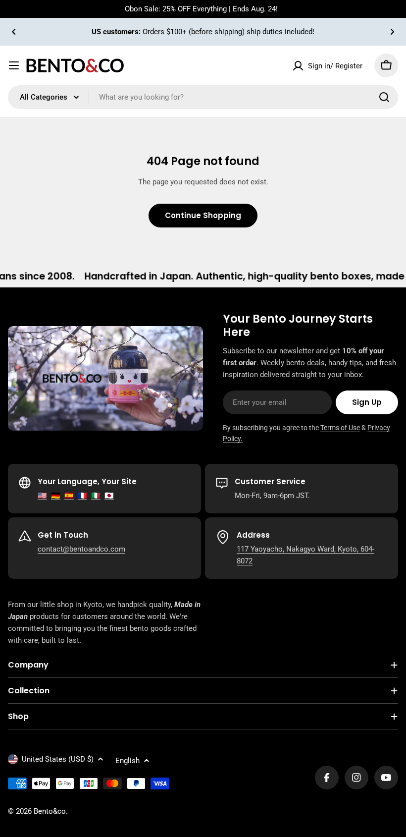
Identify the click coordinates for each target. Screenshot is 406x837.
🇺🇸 (42, 495)
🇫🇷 (82, 495)
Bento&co (50, 811)
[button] (14, 32)
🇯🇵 (109, 495)
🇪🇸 (69, 495)
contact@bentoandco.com (81, 549)
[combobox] (203, 97)
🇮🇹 (96, 495)
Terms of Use (340, 428)
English (127, 760)
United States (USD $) (58, 759)
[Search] (384, 97)
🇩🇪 (55, 495)
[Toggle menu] (14, 65)
